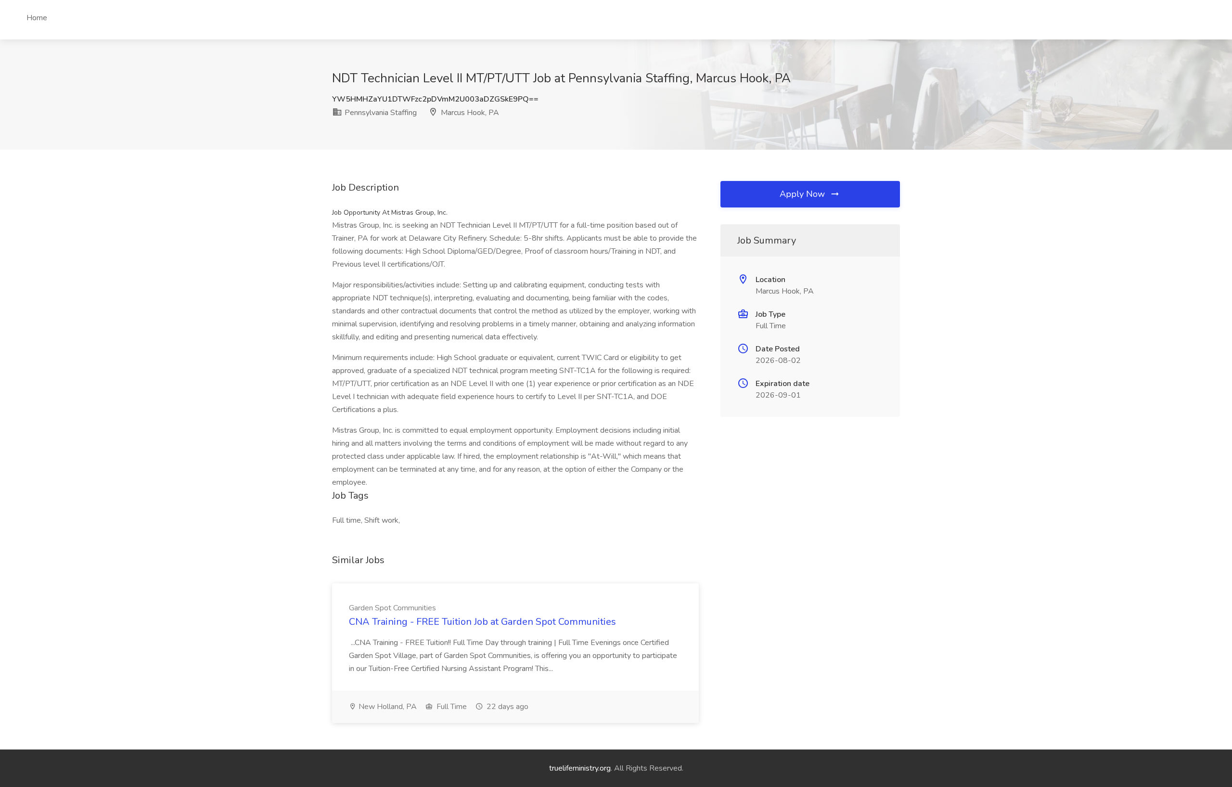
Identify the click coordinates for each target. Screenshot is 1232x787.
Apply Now (803, 194)
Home (36, 18)
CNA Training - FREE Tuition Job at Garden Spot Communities (482, 621)
